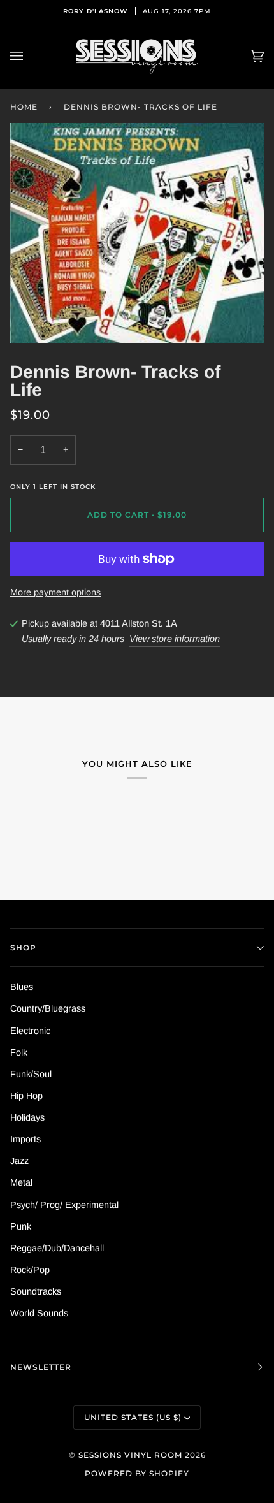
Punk (20, 1226)
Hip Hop (26, 1096)
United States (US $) (133, 1417)
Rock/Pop (30, 1270)
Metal (21, 1182)
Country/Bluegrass (47, 1008)
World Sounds (39, 1313)
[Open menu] (29, 56)
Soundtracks (35, 1291)
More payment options (55, 592)
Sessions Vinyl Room (130, 1455)
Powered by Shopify (137, 1473)
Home (24, 107)
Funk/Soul (31, 1074)
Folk (18, 1052)
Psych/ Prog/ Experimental (64, 1205)
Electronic (30, 1031)
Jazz (19, 1161)
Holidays (27, 1117)
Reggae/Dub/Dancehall (57, 1248)
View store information (174, 639)
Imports (25, 1139)
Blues (21, 987)
